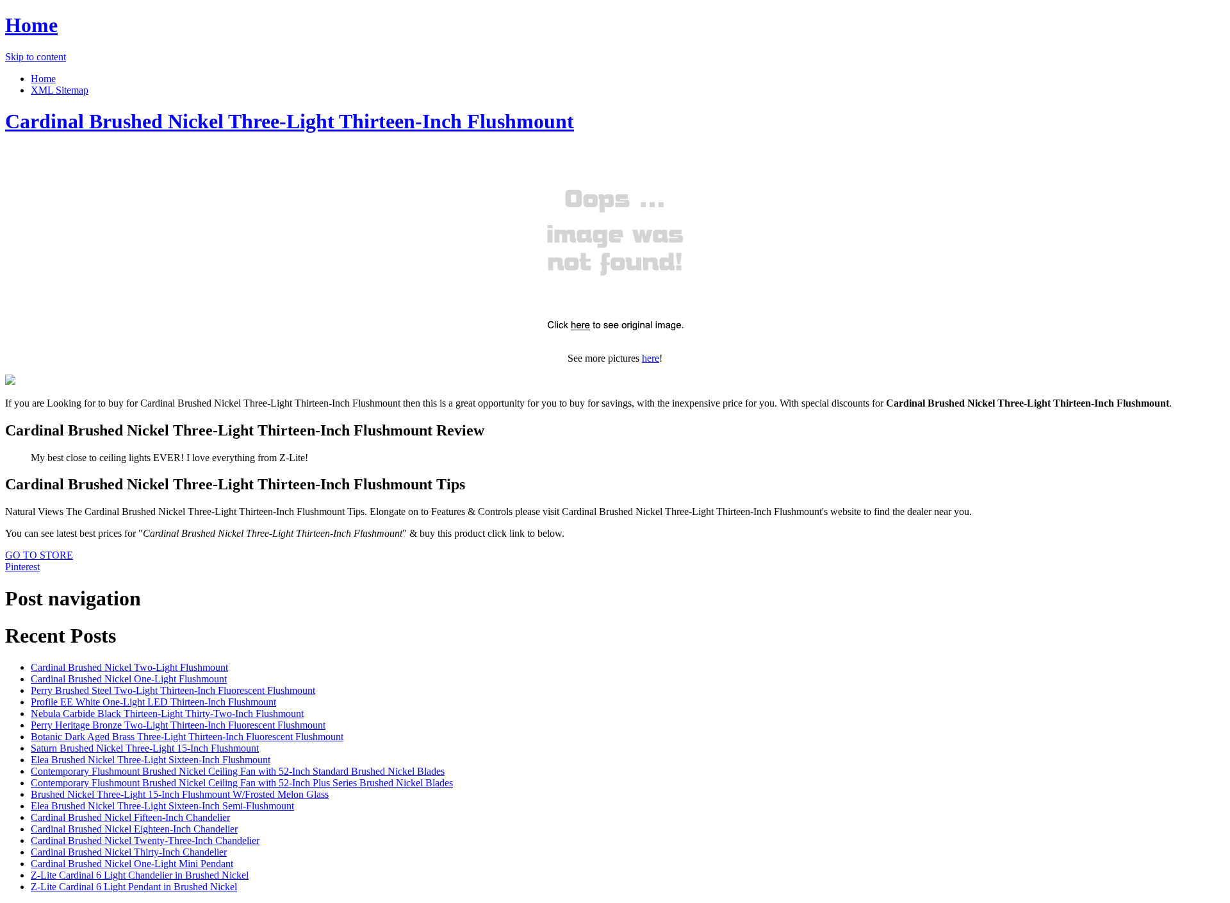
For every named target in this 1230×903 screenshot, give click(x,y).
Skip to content (35, 56)
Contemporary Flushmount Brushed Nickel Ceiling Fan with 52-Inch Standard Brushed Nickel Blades (238, 771)
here (650, 358)
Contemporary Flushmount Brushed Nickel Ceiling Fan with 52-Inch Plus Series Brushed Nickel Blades (242, 782)
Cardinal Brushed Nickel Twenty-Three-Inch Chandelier (145, 840)
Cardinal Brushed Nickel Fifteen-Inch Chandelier (130, 817)
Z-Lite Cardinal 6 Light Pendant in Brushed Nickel (134, 886)
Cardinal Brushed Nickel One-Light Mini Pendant (132, 863)
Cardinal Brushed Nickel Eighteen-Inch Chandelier (134, 828)
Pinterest (22, 566)
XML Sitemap (59, 90)
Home (31, 25)
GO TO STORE (39, 555)
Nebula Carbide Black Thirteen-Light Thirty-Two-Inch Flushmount (167, 713)
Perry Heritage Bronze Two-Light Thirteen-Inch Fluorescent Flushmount (178, 725)
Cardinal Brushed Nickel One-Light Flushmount (129, 678)
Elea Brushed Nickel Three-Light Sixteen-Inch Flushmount (150, 759)
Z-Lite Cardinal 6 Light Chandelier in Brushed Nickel (140, 875)
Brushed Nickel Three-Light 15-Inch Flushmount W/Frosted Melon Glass (180, 794)
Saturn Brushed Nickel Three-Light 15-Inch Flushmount (145, 748)
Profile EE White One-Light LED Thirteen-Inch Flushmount (153, 701)
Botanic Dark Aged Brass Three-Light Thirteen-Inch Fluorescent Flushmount (187, 736)
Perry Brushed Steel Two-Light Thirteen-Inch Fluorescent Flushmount (173, 690)
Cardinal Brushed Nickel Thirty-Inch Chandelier (129, 852)
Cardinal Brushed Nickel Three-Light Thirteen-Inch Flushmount (289, 121)
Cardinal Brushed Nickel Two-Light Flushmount (129, 667)
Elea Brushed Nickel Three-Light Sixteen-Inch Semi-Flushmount (162, 805)
